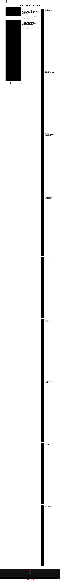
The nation (20, 2)
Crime (33, 2)
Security (28, 2)
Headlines (17, 2)
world (31, 2)
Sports (39, 2)
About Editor (43, 2)
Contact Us (47, 2)
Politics (24, 2)
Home (11, 2)
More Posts (22, 83)
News (14, 2)
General (36, 2)
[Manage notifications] (58, 578)
